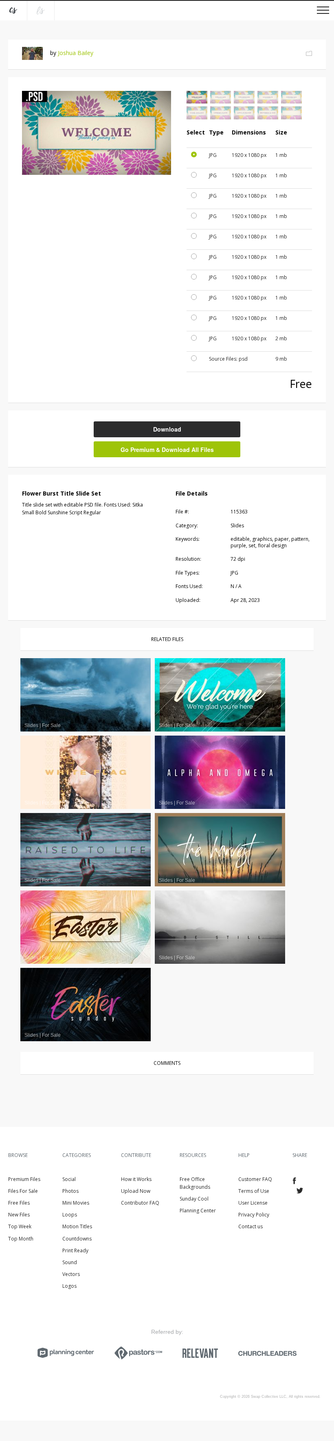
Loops (69, 1214)
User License (253, 1202)
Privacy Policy (253, 1214)
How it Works (136, 1179)
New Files (19, 1214)
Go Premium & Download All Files (167, 449)
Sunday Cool (194, 1198)
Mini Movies (75, 1202)
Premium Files (24, 1179)
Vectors (71, 1274)
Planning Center (198, 1210)
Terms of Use (253, 1191)
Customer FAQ (255, 1179)
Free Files (19, 1202)
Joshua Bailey (75, 53)
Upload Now (135, 1191)
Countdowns (77, 1238)
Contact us (250, 1226)
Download (167, 429)
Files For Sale (23, 1191)
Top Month (20, 1238)
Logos (69, 1285)
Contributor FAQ (140, 1202)
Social (69, 1179)
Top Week (19, 1226)
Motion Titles (77, 1226)
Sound (69, 1262)
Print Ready (75, 1250)
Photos (70, 1191)
